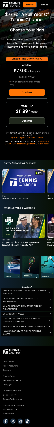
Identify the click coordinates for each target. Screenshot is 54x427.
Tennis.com (8, 413)
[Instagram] (21, 421)
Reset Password (10, 365)
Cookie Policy (9, 395)
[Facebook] (6, 421)
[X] (13, 421)
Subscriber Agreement (25, 144)
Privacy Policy (43, 144)
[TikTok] (28, 421)
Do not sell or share (12, 390)
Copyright (7, 384)
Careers (7, 370)
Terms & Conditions (12, 380)
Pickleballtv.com (10, 409)
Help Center (8, 361)
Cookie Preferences (12, 399)
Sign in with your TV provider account (27, 137)
